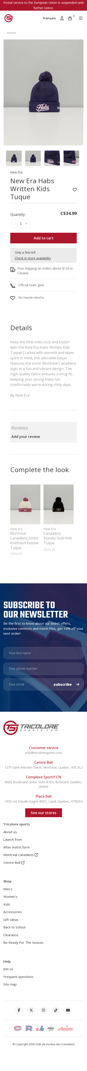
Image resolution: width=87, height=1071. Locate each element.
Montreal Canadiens (19, 854)
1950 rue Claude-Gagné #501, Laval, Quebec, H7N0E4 (43, 801)
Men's (7, 889)
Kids (6, 904)
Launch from (12, 839)
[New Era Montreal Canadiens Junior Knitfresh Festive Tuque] (25, 504)
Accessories (12, 912)
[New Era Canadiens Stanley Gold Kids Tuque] (59, 504)
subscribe (63, 684)
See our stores (43, 812)
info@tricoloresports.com (43, 753)
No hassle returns (31, 297)
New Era (16, 172)
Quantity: (17, 214)
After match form (16, 847)
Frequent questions (18, 976)
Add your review (25, 436)
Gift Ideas (11, 919)
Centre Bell (12, 862)
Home (11, 33)
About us (10, 832)
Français (49, 18)
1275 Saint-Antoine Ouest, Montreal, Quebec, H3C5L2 (43, 767)
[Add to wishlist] (75, 190)
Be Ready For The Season (23, 942)
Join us (8, 969)
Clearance (10, 935)
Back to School (14, 927)
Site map (10, 984)
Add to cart (44, 238)
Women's (10, 896)
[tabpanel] (43, 92)
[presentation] (14, 158)
